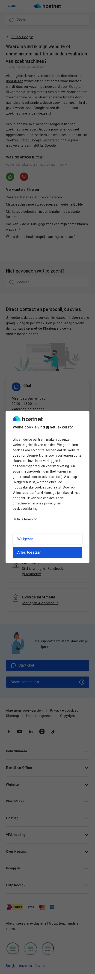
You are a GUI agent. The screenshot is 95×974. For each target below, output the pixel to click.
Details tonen (23, 519)
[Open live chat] (84, 967)
